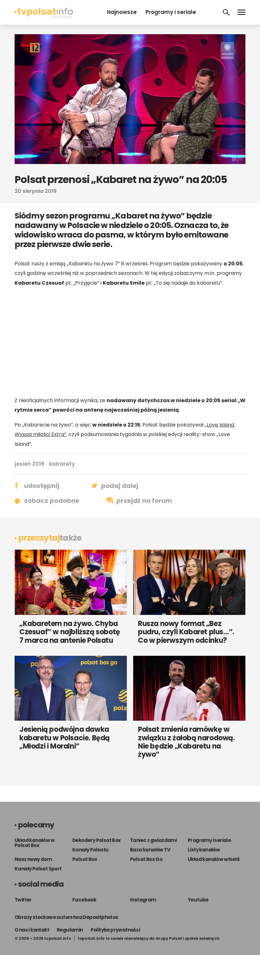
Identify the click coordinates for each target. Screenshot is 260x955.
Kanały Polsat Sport (38, 868)
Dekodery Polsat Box (96, 840)
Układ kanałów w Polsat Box (35, 843)
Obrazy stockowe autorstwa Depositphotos (66, 917)
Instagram (143, 899)
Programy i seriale (171, 12)
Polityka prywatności (115, 930)
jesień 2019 (29, 464)
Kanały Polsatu (90, 849)
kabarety (62, 464)
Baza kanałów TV (150, 849)
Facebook (84, 899)
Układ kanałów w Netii (213, 859)
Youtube (198, 899)
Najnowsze (122, 12)
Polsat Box (84, 859)
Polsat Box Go (146, 859)
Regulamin (70, 930)
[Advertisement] (130, 341)
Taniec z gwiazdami (153, 840)
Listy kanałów (204, 849)
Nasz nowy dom (33, 859)
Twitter (23, 899)
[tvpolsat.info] (44, 16)
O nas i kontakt (32, 930)
